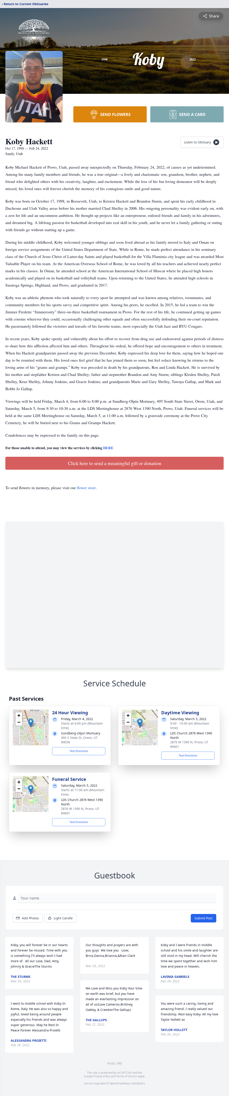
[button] (31, 722)
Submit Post (203, 918)
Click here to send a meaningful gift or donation (114, 463)
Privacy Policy (101, 1076)
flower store (86, 487)
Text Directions (79, 751)
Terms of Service (126, 1076)
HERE (108, 447)
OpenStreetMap (119, 1083)
